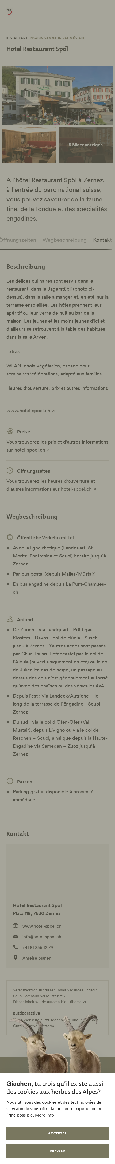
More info (44, 1115)
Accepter (57, 1133)
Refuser (58, 1151)
